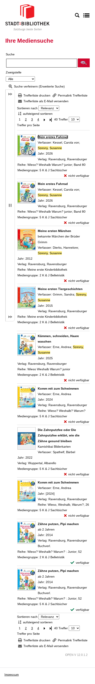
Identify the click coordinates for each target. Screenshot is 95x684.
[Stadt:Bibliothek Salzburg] (27, 17)
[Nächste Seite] (44, 119)
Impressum (11, 674)
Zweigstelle (13, 72)
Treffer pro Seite (28, 125)
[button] (84, 62)
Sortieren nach (27, 108)
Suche (10, 54)
